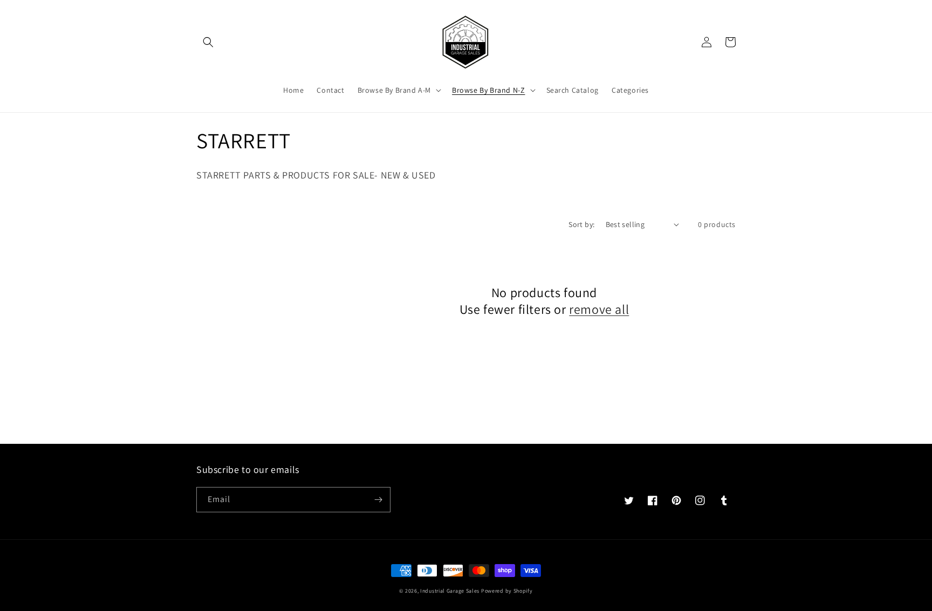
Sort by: (581, 224)
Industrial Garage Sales (449, 590)
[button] (208, 42)
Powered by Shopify (507, 590)
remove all (599, 309)
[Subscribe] (378, 499)
